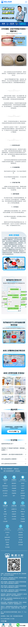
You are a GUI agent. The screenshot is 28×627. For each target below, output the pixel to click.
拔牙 (5, 516)
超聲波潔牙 (7, 537)
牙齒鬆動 (23, 519)
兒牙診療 (20, 544)
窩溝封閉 (20, 534)
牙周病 (22, 516)
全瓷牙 (22, 485)
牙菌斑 (7, 544)
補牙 (5, 509)
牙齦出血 (23, 511)
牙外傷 (20, 539)
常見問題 (7, 547)
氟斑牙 (22, 490)
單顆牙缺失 (5, 485)
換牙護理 (20, 542)
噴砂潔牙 (7, 539)
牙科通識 (14, 516)
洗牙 (7, 534)
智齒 (5, 511)
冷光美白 (7, 532)
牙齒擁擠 (14, 488)
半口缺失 (5, 493)
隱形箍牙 (14, 483)
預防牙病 (14, 511)
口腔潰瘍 (5, 521)
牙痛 (5, 519)
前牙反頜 (14, 485)
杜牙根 (5, 514)
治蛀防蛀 (20, 532)
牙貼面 (22, 498)
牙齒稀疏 (14, 493)
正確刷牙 (14, 514)
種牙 (5, 483)
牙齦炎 (22, 514)
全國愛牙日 (14, 509)
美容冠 (22, 483)
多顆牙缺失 (5, 490)
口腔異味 (14, 519)
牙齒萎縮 (23, 521)
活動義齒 (23, 495)
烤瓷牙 (20, 72)
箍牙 (14, 495)
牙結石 (7, 542)
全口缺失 (5, 495)
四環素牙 (23, 493)
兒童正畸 (20, 537)
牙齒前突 (14, 490)
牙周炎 (22, 509)
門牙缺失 (5, 488)
